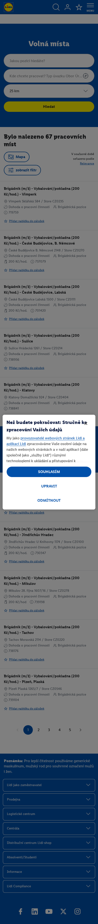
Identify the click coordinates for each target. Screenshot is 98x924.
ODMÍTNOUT (49, 500)
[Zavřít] (86, 423)
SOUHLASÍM (49, 471)
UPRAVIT (49, 486)
